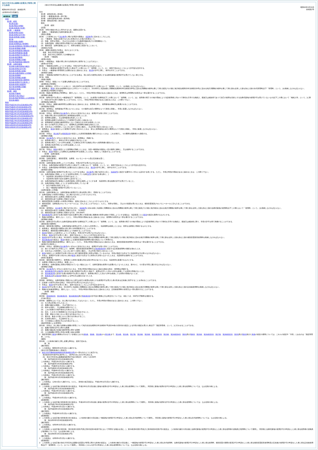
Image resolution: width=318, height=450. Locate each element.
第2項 (44, 233)
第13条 (56, 134)
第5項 (184, 334)
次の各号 (62, 37)
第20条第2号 (47, 215)
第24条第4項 (176, 334)
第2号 (60, 271)
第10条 (99, 334)
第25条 (199, 334)
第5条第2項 (50, 296)
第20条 (147, 334)
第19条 (140, 334)
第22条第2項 (47, 240)
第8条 (92, 334)
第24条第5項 (74, 296)
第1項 (91, 70)
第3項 (58, 276)
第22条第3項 (157, 334)
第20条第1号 (50, 271)
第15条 (125, 334)
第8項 (192, 334)
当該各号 (88, 37)
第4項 (44, 237)
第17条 (133, 334)
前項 (52, 88)
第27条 (218, 334)
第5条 (86, 334)
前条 (55, 149)
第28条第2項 (228, 334)
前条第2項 (66, 134)
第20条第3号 (50, 273)
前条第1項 (49, 276)
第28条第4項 (100, 249)
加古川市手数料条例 (58, 352)
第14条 (118, 334)
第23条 (166, 334)
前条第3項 (86, 296)
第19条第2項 (62, 296)
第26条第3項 (209, 334)
